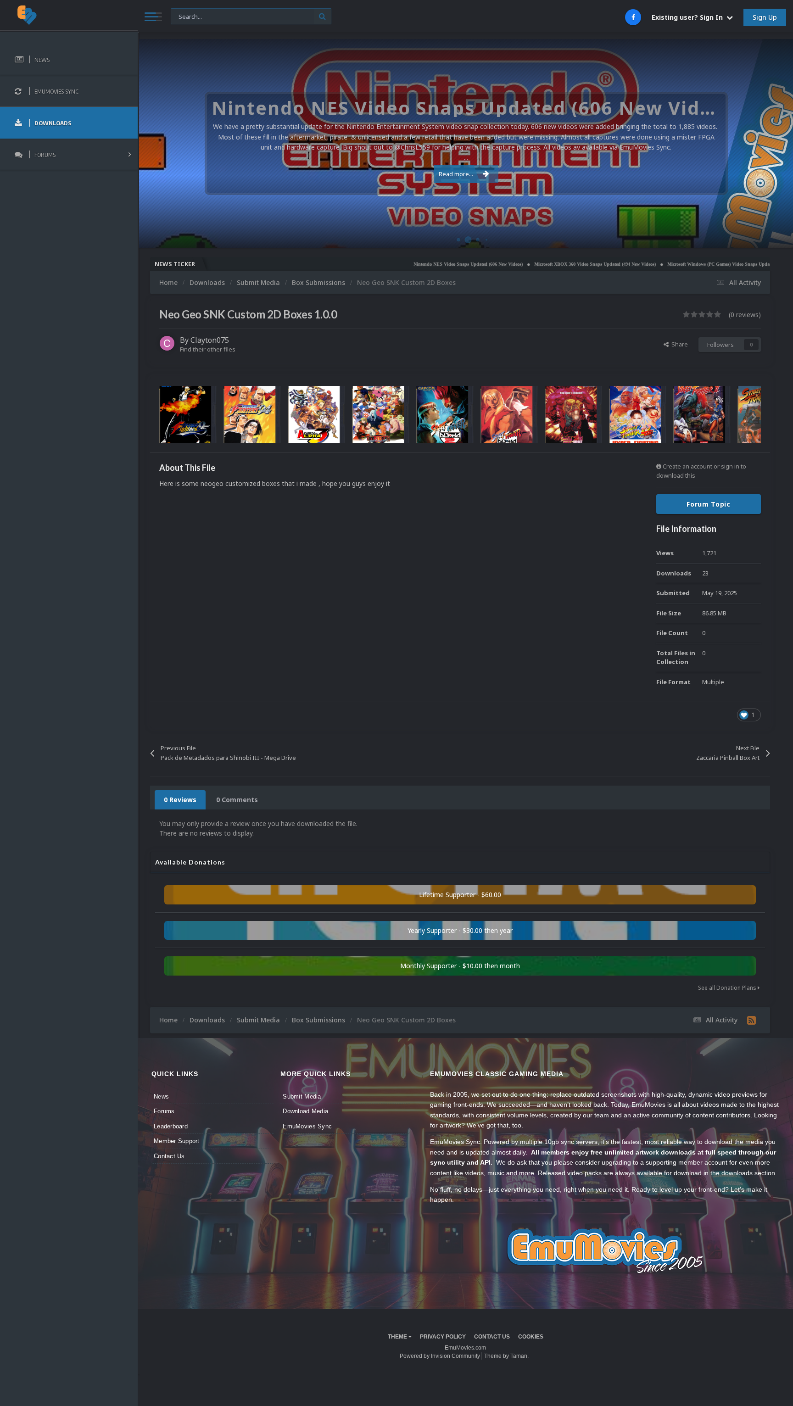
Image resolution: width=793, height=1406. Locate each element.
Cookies (530, 1336)
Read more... (456, 174)
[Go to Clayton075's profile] (167, 343)
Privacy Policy (443, 1336)
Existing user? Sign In (689, 17)
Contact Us (169, 1156)
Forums (164, 1111)
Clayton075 (209, 340)
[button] (761, 144)
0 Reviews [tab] (180, 799)
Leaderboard (171, 1126)
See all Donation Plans (728, 988)
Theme (398, 1336)
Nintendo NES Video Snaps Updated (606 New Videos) (416, 264)
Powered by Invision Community (440, 1356)
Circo (776, 236)
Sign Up (765, 17)
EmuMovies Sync (307, 1126)
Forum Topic (709, 504)
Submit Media (302, 1096)
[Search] (322, 16)
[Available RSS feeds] (751, 1020)
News (161, 1096)
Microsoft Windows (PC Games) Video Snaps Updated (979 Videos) (682, 264)
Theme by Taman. (506, 1356)
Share (678, 344)
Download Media (305, 1111)
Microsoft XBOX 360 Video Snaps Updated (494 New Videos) (543, 264)
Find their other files (207, 349)
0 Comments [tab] (237, 799)
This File (187, 16)
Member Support (177, 1141)
